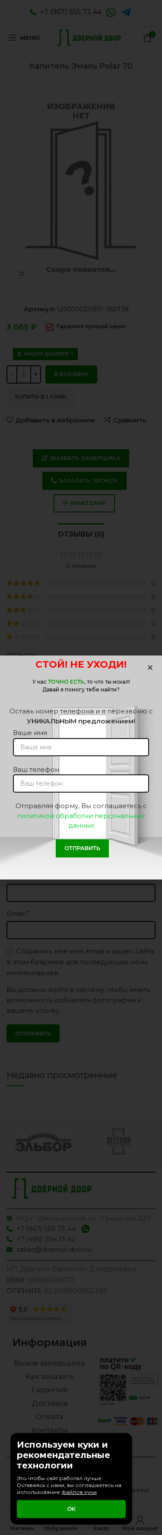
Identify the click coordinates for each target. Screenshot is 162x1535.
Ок (71, 1508)
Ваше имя (30, 733)
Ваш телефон (36, 769)
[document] (81, 767)
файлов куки (79, 1492)
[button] (150, 667)
